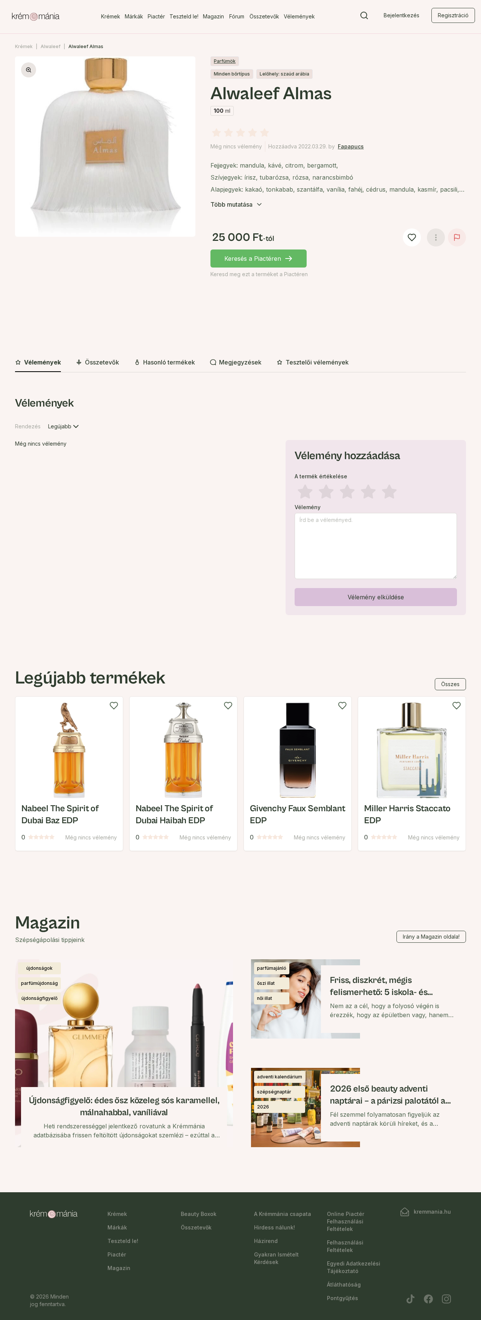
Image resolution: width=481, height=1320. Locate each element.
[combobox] (64, 426)
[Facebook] (428, 1299)
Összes (450, 684)
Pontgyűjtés (342, 1298)
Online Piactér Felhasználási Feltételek (345, 1221)
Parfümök (225, 61)
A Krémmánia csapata (282, 1214)
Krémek (110, 16)
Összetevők (264, 16)
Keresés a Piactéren (252, 258)
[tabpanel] (240, 507)
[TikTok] (410, 1299)
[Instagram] (446, 1299)
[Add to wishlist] (113, 705)
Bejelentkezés (401, 15)
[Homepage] (35, 17)
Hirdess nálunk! (274, 1227)
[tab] (38, 362)
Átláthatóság (344, 1284)
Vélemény (308, 507)
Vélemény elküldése (376, 597)
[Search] (364, 17)
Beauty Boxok (198, 1214)
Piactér (156, 16)
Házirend (266, 1241)
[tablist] (240, 362)
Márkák (134, 16)
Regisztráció (453, 15)
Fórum (236, 16)
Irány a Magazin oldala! (431, 936)
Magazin (213, 16)
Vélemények (299, 16)
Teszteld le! (183, 16)
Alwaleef (51, 46)
